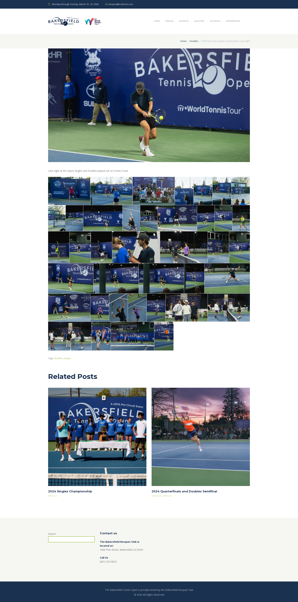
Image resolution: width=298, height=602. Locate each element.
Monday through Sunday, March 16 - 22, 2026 (75, 4)
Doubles (183, 21)
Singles (169, 21)
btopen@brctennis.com (121, 4)
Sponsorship (233, 21)
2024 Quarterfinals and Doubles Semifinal (184, 491)
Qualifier (199, 21)
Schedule (215, 21)
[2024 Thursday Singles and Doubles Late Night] (149, 105)
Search (52, 533)
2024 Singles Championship (70, 491)
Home (157, 21)
